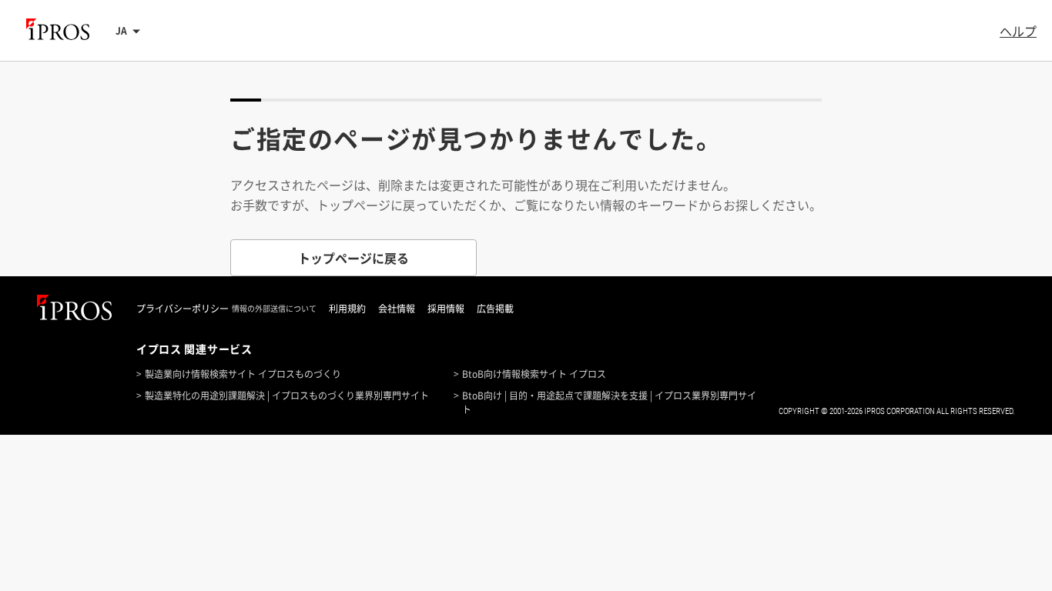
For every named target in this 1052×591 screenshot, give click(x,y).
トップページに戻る (353, 258)
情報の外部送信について (274, 308)
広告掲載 (495, 308)
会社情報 (396, 308)
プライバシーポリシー (182, 308)
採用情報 (445, 308)
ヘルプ (1018, 31)
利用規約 (347, 308)
